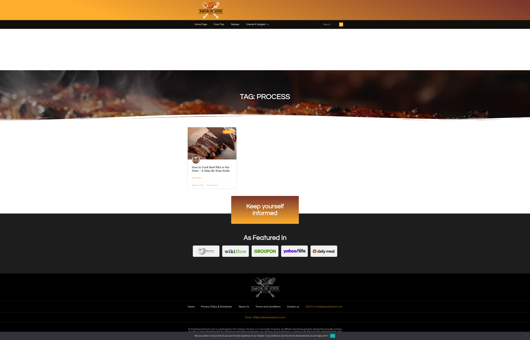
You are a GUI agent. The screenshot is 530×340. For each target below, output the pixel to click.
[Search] (341, 24)
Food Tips (219, 24)
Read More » (197, 178)
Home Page (200, 24)
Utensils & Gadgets (256, 24)
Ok (332, 336)
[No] (526, 335)
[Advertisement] (265, 49)
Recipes (235, 24)
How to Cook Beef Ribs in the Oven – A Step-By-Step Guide (211, 169)
